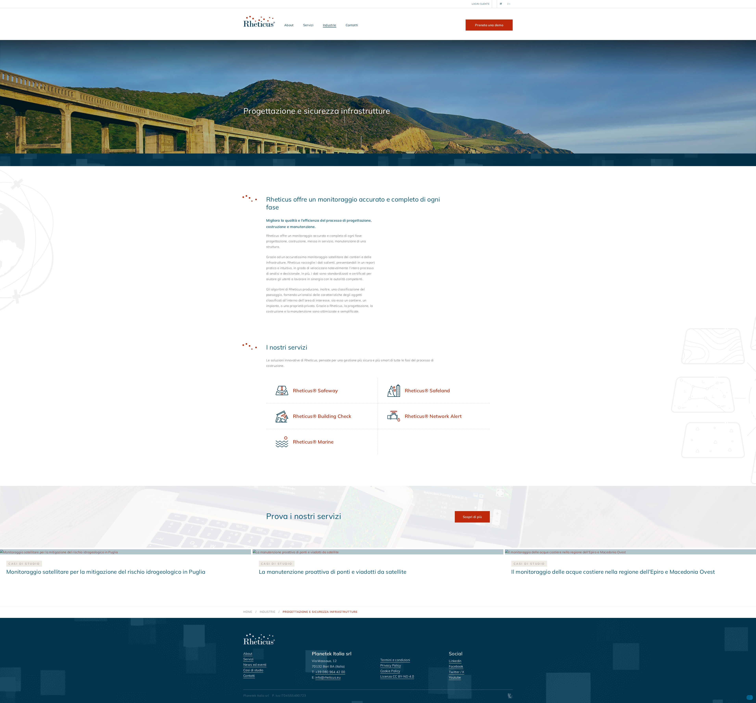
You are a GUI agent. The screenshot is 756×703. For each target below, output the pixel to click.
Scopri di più (472, 517)
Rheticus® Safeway (315, 390)
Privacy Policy (390, 665)
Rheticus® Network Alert (433, 416)
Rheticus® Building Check (322, 416)
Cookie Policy (390, 671)
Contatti (249, 676)
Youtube (455, 677)
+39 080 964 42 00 (330, 672)
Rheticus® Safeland (427, 390)
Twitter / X (456, 672)
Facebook (456, 666)
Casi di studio (253, 670)
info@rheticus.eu (328, 677)
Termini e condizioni (395, 660)
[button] (289, 25)
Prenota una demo (489, 25)
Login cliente (480, 3)
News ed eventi (254, 665)
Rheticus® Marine (313, 442)
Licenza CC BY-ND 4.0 (397, 676)
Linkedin (455, 661)
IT (501, 3)
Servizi (248, 659)
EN (508, 3)
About (247, 654)
